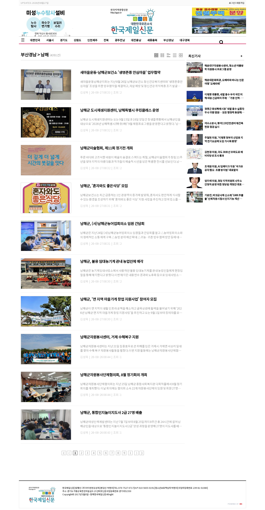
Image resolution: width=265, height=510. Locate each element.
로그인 (232, 2)
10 (130, 453)
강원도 (77, 40)
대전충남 (136, 40)
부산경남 (169, 40)
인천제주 (92, 40)
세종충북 (152, 40)
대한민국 (35, 40)
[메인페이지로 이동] (132, 33)
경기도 (64, 40)
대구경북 (185, 40)
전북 (106, 40)
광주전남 (120, 40)
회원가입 (240, 2)
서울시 (50, 40)
